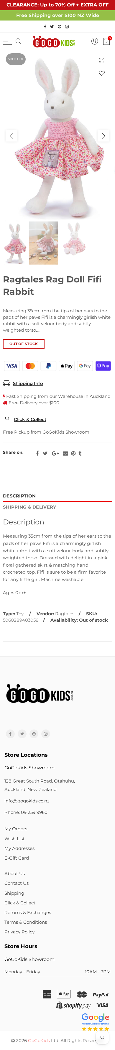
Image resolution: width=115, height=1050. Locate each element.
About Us (14, 873)
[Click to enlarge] (101, 60)
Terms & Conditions (25, 922)
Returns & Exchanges (27, 912)
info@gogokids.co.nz (27, 801)
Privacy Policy (19, 932)
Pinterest (73, 453)
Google (55, 453)
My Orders (15, 828)
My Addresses (19, 848)
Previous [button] (11, 136)
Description (19, 496)
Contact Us (16, 883)
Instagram (45, 733)
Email (65, 453)
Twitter (45, 453)
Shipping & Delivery (29, 507)
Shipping (14, 893)
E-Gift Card (16, 858)
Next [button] (103, 136)
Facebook (37, 453)
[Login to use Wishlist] (101, 73)
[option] (57, 135)
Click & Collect (30, 419)
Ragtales (64, 613)
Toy (20, 613)
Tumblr (79, 453)
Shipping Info (28, 383)
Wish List (14, 838)
